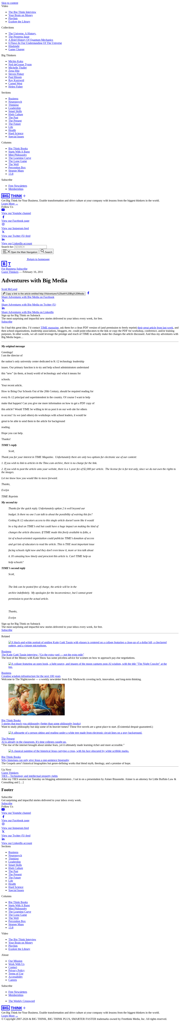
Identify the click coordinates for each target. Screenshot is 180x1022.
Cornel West (15, 83)
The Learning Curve (19, 157)
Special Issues (16, 136)
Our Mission (15, 960)
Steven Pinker (16, 73)
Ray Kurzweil (16, 80)
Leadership (14, 108)
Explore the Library (19, 21)
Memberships (15, 188)
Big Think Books (18, 148)
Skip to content (9, 2)
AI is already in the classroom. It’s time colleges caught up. (33, 741)
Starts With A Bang (19, 151)
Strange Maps (16, 170)
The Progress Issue (18, 36)
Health (12, 130)
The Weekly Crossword (21, 1000)
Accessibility (15, 976)
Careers (12, 979)
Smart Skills (15, 111)
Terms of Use (15, 973)
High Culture (15, 114)
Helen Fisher (15, 86)
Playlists (13, 18)
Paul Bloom (15, 77)
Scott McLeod (9, 289)
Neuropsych (15, 101)
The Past (13, 117)
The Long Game (17, 161)
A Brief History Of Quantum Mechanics (30, 39)
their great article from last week (155, 327)
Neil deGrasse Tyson (20, 64)
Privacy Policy (16, 970)
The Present (15, 120)
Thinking (13, 104)
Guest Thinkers (9, 271)
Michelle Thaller (17, 67)
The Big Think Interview (22, 12)
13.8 (10, 173)
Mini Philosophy (17, 154)
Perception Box (17, 167)
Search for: (7, 246)
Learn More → (9, 203)
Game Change (16, 49)
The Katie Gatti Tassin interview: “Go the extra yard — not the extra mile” (42, 654)
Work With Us (16, 964)
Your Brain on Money (20, 15)
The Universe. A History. (22, 33)
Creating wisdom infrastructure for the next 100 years (30, 676)
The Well (13, 164)
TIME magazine (50, 327)
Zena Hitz (14, 70)
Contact (12, 967)
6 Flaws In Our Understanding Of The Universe (35, 42)
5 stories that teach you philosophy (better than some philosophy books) (41, 723)
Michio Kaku (15, 61)
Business (13, 98)
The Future (14, 123)
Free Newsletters (17, 185)
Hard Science (15, 133)
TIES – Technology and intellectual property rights (29, 775)
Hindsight (13, 46)
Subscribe (22, 268)
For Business (9, 268)
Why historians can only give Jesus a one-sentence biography (35, 760)
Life (10, 127)
